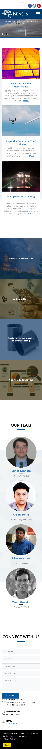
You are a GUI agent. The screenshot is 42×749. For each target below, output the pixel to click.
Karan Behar (21, 514)
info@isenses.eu (13, 723)
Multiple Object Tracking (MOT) (21, 198)
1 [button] (3, 34)
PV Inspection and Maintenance (21, 85)
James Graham (21, 471)
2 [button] (7, 34)
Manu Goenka (21, 602)
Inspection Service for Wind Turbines (21, 143)
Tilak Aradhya (21, 558)
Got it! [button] (7, 745)
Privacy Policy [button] (9, 739)
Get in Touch (20, 2)
